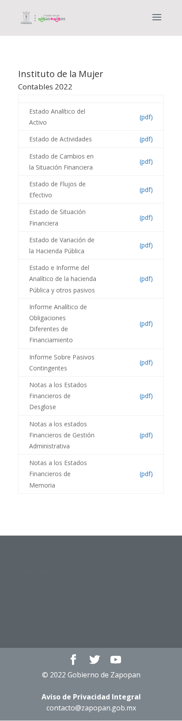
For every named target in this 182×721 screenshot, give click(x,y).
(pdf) (146, 117)
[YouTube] (115, 660)
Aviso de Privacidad (91, 697)
